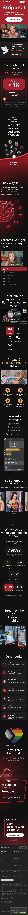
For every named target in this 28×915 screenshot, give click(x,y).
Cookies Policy (17, 860)
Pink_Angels (22, 648)
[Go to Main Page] (8, 1)
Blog (3, 856)
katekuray (14, 513)
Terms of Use (16, 856)
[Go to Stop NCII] (8, 902)
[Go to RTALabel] (2, 898)
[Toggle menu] (1, 2)
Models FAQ (13, 840)
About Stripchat (5, 853)
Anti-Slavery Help (17, 865)
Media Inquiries (5, 860)
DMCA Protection (17, 876)
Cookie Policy (18, 910)
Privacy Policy (17, 853)
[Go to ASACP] (7, 898)
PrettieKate (24, 384)
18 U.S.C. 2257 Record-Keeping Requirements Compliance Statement (14, 905)
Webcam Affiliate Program (6, 876)
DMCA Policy (16, 858)
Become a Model (15, 19)
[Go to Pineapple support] (2, 902)
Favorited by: (14, 94)
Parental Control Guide (18, 863)
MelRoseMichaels (23, 323)
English (22, 847)
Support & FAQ (17, 871)
